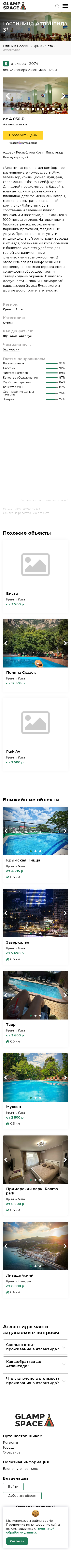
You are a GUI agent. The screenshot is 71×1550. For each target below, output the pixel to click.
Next (63, 95)
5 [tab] (33, 109)
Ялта (49, 46)
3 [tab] (22, 109)
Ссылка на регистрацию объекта (26, 513)
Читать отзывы (15, 124)
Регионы (10, 1442)
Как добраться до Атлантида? (23, 1364)
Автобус (25, 336)
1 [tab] (12, 109)
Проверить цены (23, 135)
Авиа (14, 336)
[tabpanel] (35, 95)
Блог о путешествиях (20, 1469)
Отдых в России (16, 46)
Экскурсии (11, 349)
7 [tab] (43, 109)
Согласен (17, 1541)
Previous (8, 95)
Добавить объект (22, 1496)
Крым (37, 46)
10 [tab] (58, 109)
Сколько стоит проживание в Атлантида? (32, 1347)
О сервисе (12, 1452)
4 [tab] (28, 109)
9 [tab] (53, 109)
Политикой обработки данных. (30, 1530)
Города (9, 1447)
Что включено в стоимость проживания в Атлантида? (33, 1380)
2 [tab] (17, 109)
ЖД (5, 336)
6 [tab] (38, 109)
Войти (13, 1486)
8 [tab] (48, 109)
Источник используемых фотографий (44, 499)
